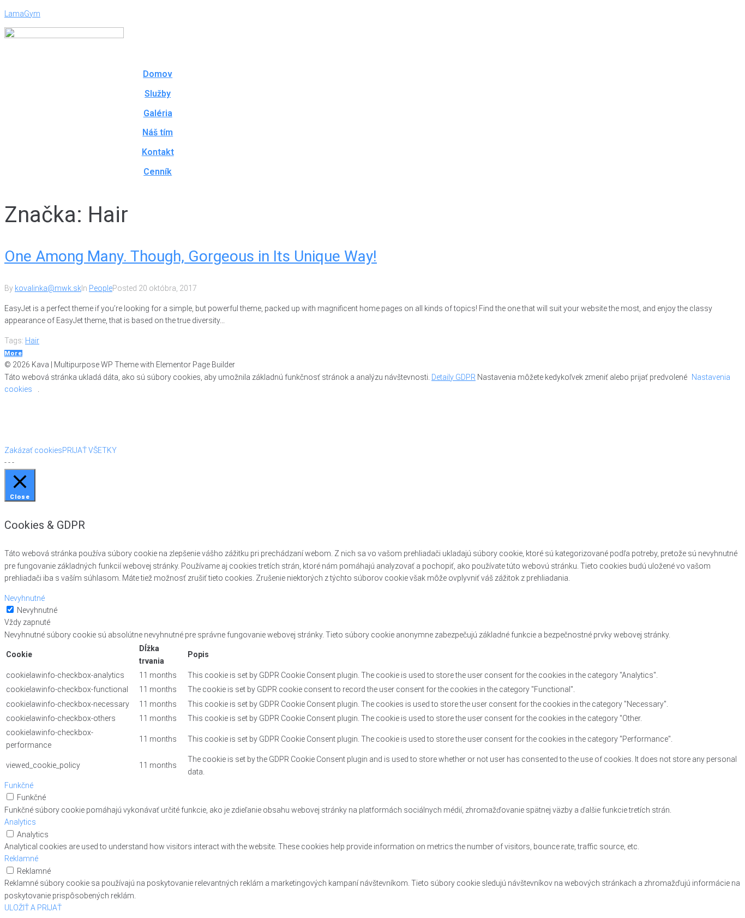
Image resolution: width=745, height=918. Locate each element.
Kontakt (158, 152)
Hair (32, 340)
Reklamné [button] (21, 858)
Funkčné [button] (18, 785)
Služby (158, 93)
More (13, 353)
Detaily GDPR (453, 377)
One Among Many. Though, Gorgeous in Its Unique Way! (190, 256)
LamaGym (22, 13)
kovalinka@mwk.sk (48, 288)
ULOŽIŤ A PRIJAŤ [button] (33, 907)
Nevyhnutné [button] (24, 598)
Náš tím (157, 132)
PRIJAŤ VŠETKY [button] (89, 450)
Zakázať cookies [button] (33, 450)
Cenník (157, 171)
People (100, 288)
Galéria (157, 113)
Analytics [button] (20, 822)
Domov (157, 74)
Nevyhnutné (37, 610)
